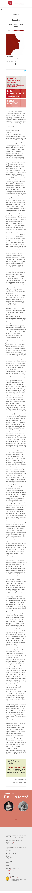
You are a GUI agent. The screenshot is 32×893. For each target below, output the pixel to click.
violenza (8, 61)
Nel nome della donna (15, 877)
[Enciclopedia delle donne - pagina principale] (16, 3)
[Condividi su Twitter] (24, 70)
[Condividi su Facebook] (21, 70)
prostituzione (18, 58)
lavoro (7, 58)
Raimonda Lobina (17, 30)
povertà (12, 58)
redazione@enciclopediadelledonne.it (17, 842)
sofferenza (13, 61)
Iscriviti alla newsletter (11, 873)
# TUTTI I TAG (21, 64)
